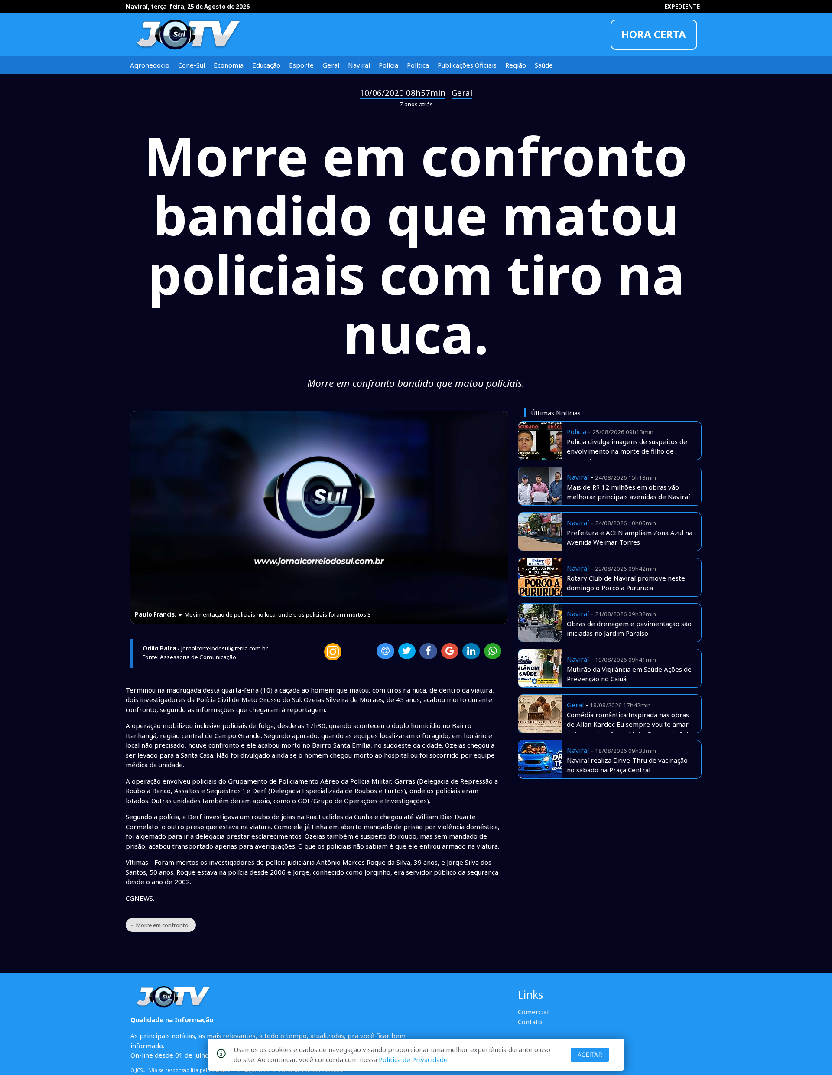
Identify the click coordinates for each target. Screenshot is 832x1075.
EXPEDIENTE (682, 6)
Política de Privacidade (413, 1059)
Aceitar (590, 1054)
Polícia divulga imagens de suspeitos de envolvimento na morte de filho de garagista (627, 451)
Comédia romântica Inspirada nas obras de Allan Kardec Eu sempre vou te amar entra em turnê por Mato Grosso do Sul (628, 724)
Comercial (533, 1011)
